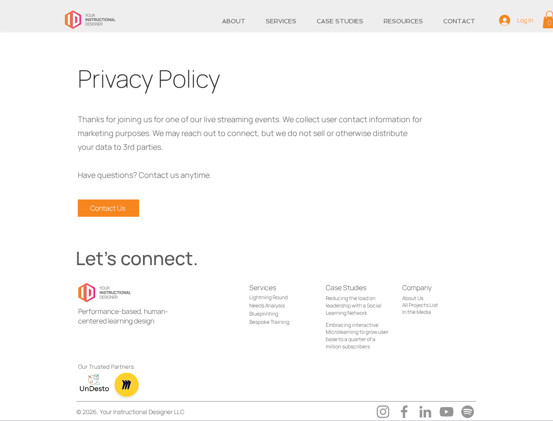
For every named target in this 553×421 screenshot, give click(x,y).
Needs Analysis (267, 305)
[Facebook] (404, 411)
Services (262, 287)
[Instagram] (383, 411)
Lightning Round (268, 297)
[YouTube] (446, 411)
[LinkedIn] (425, 411)
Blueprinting (263, 313)
